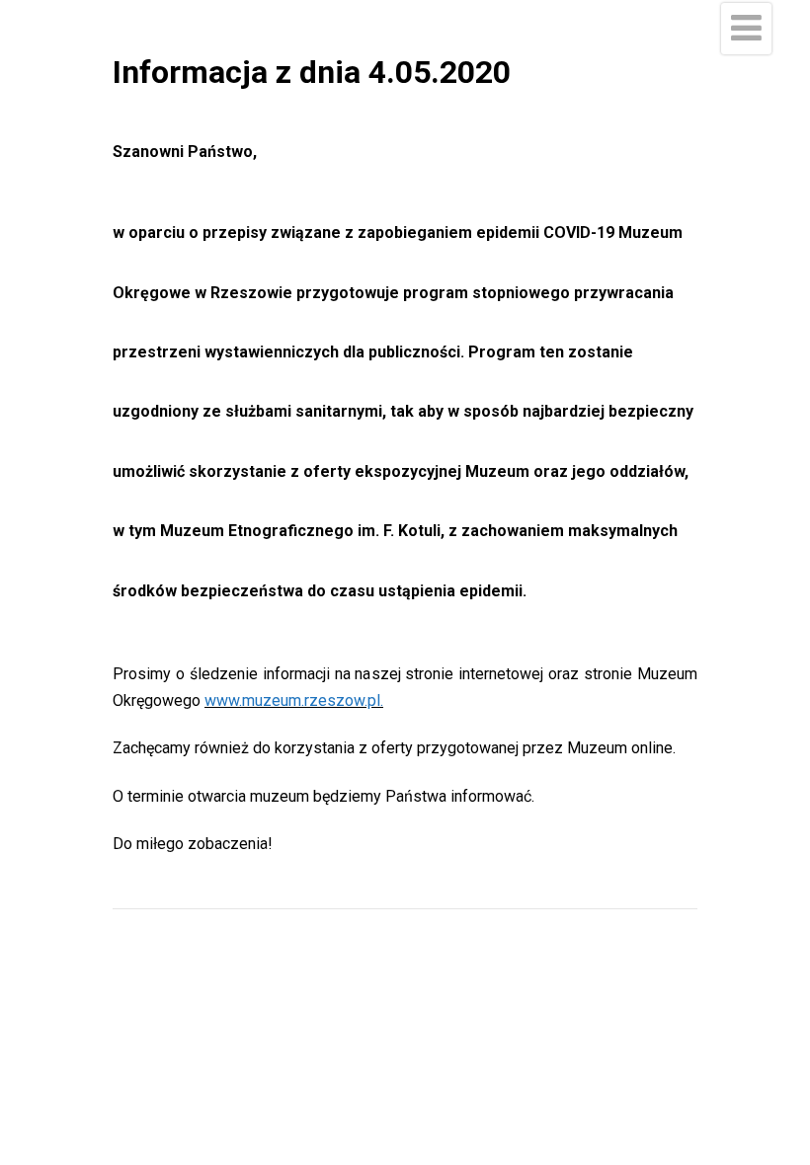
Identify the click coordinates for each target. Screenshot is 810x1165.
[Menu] (746, 28)
